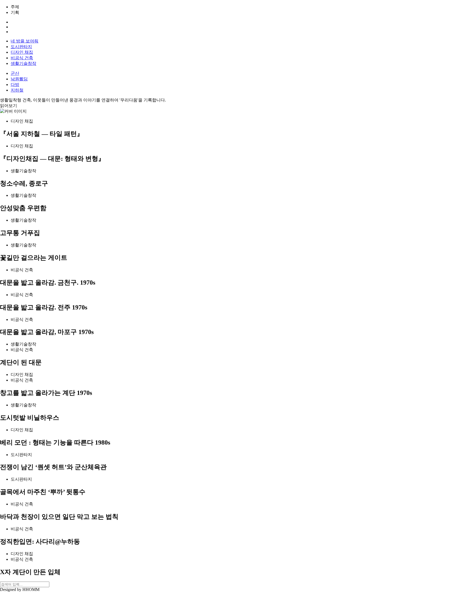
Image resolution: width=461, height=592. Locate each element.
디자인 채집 (22, 52)
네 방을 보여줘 (24, 41)
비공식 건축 (22, 58)
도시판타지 (21, 46)
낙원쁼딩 (19, 79)
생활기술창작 (23, 63)
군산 (15, 73)
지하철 (17, 90)
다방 (15, 84)
